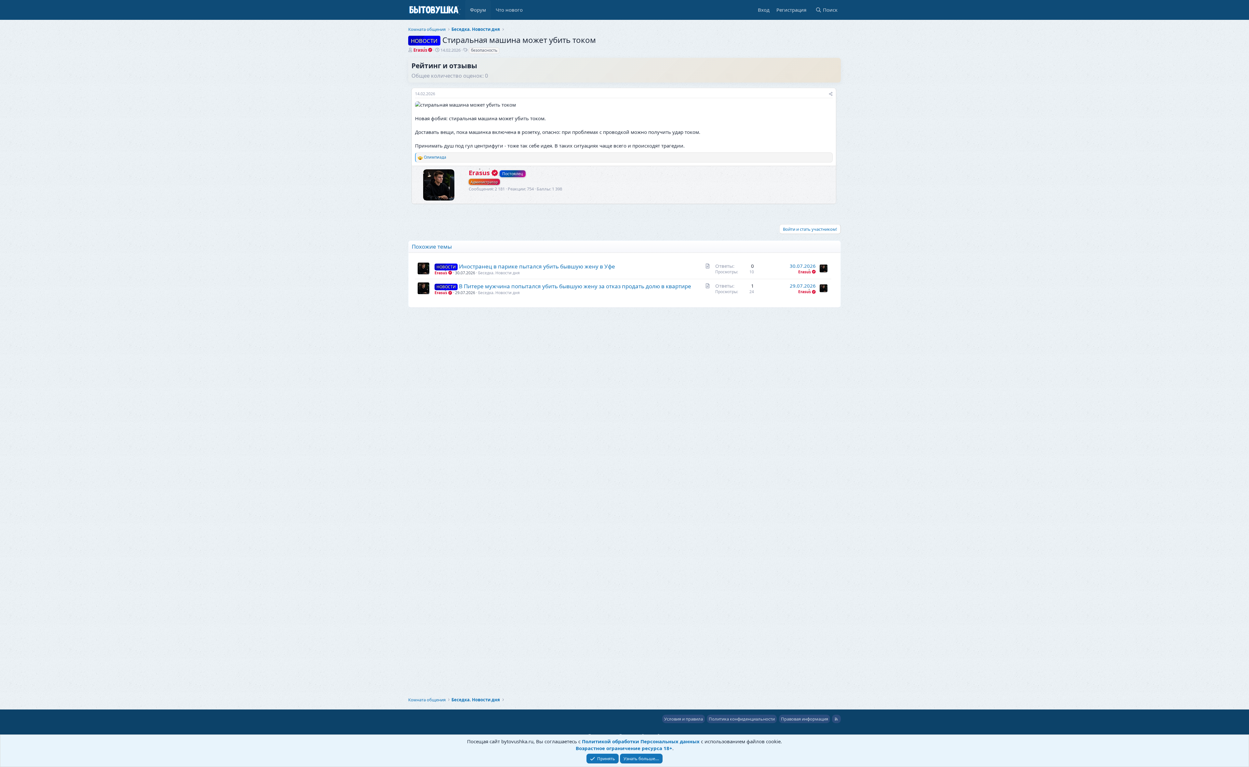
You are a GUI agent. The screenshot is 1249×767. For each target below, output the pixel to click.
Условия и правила (683, 719)
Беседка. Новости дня (499, 273)
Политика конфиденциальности (742, 719)
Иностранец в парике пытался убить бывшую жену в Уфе (537, 266)
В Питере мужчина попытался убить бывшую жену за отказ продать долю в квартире (575, 286)
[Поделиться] (830, 94)
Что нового (509, 9)
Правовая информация (804, 719)
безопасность (484, 50)
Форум (478, 9)
